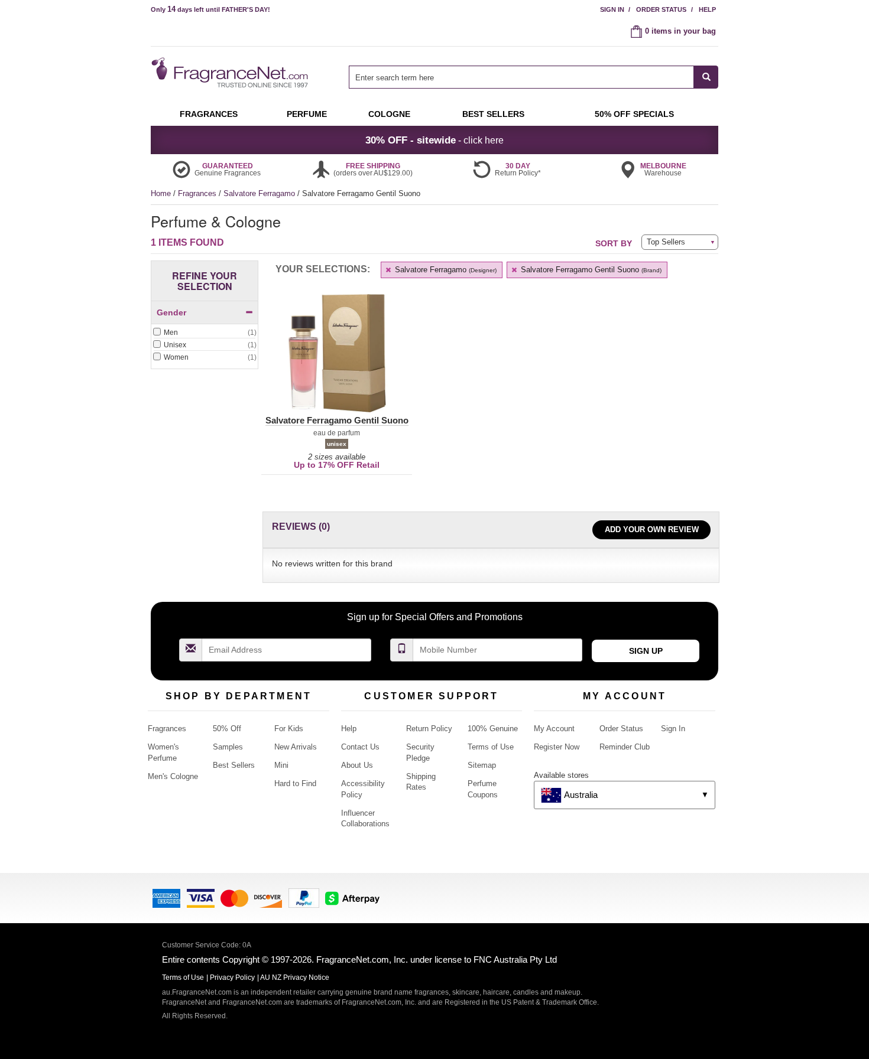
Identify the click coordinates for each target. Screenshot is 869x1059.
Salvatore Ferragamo (260, 193)
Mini (281, 765)
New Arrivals (295, 746)
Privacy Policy (232, 977)
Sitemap (482, 765)
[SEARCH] (706, 77)
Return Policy (429, 728)
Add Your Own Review (652, 529)
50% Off (227, 728)
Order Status (661, 9)
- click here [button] (434, 140)
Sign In (612, 9)
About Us (357, 765)
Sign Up (646, 651)
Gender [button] (171, 312)
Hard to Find (295, 783)
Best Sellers (234, 765)
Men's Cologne (173, 776)
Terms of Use (491, 746)
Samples (228, 746)
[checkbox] (204, 333)
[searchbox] (521, 77)
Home (161, 193)
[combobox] (533, 77)
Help (707, 9)
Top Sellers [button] (666, 241)
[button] (336, 360)
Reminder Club (624, 746)
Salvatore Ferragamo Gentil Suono (590, 269)
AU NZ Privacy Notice (294, 977)
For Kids (288, 728)
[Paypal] (303, 897)
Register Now (556, 746)
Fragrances (198, 193)
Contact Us (360, 746)
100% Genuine (493, 728)
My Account (554, 728)
